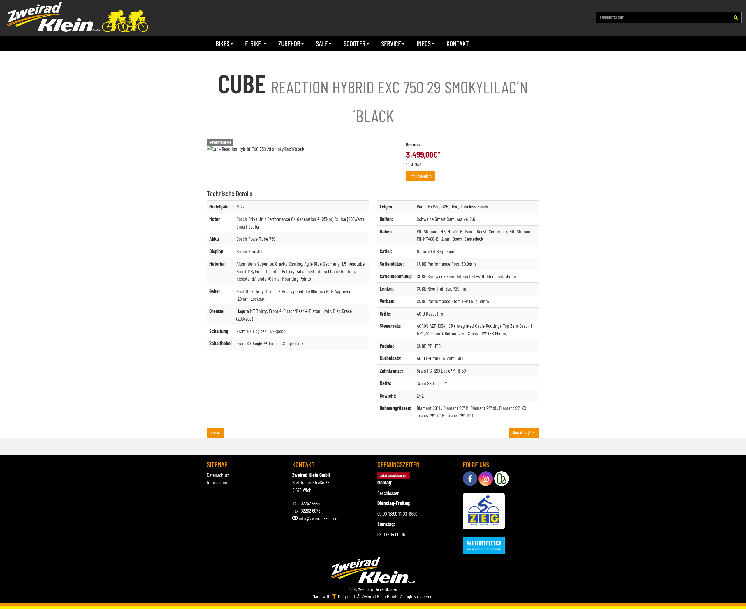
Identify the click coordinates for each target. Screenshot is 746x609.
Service (391, 43)
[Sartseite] (77, 17)
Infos (424, 43)
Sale (322, 43)
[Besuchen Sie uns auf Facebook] (470, 478)
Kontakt (457, 43)
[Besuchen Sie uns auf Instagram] (485, 478)
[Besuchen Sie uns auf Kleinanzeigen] (501, 478)
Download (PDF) (524, 432)
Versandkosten (386, 589)
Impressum (217, 482)
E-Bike (254, 43)
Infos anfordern (421, 176)
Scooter (354, 43)
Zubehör (289, 43)
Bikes (222, 43)
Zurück (216, 432)
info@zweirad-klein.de (319, 518)
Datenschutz (218, 475)
